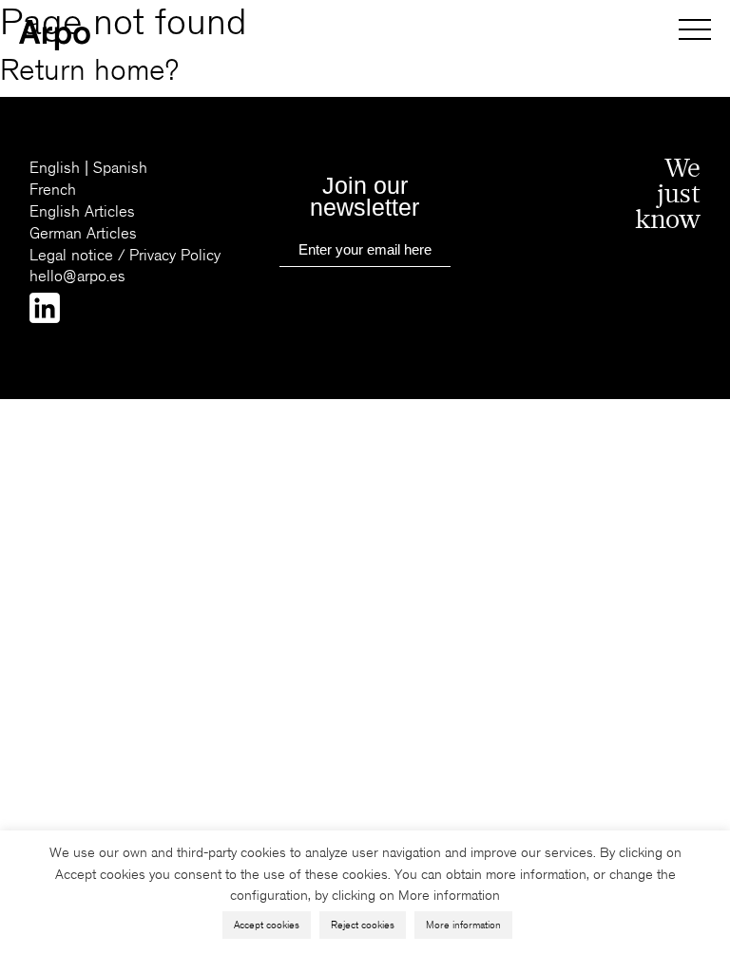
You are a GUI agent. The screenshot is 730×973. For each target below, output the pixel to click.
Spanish (120, 168)
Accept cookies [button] (266, 925)
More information (463, 925)
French (52, 190)
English (54, 168)
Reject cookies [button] (362, 925)
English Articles (82, 211)
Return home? (89, 70)
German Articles (83, 233)
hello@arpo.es (77, 276)
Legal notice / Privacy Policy (125, 255)
